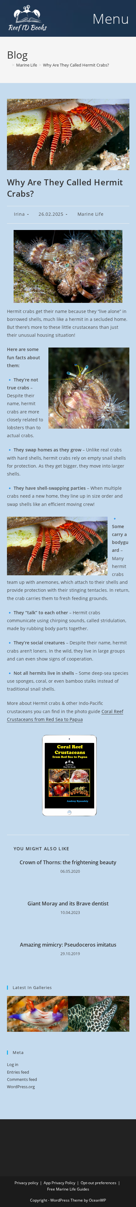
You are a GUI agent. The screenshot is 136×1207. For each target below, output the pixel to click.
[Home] (8, 65)
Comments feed (22, 1079)
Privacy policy (26, 1182)
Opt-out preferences (98, 1182)
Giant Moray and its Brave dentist (68, 903)
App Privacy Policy (59, 1182)
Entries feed (18, 1072)
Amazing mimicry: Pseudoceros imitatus (68, 944)
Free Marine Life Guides (68, 1189)
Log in (12, 1064)
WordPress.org (21, 1086)
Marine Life (90, 214)
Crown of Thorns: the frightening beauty (68, 862)
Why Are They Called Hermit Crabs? (76, 65)
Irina (19, 214)
